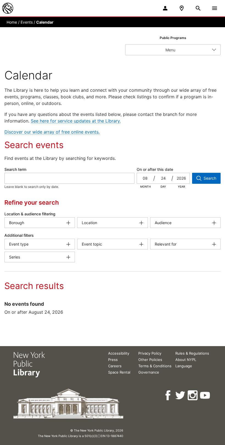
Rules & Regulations (192, 353)
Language (183, 366)
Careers (115, 366)
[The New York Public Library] (7, 8)
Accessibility (118, 353)
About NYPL (185, 359)
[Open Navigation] (214, 8)
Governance (148, 372)
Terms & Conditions (154, 366)
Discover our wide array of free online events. (52, 132)
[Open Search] (198, 8)
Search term (15, 169)
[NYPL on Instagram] (193, 395)
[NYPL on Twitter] (180, 395)
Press (113, 359)
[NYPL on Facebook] (168, 395)
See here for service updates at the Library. (76, 121)
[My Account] (165, 8)
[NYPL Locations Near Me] (181, 8)
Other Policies (150, 359)
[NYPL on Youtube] (205, 395)
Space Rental (119, 372)
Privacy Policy (149, 353)
